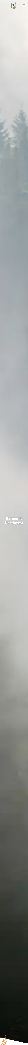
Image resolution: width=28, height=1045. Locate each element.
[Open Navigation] (24, 5)
